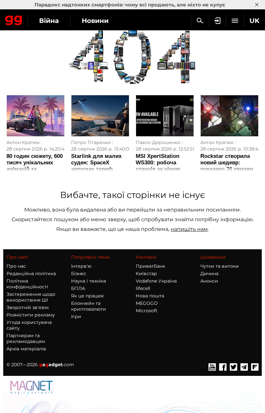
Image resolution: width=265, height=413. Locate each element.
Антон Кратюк (23, 142)
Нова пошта (150, 296)
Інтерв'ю (81, 266)
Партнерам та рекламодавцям (25, 338)
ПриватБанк (150, 266)
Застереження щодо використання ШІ (30, 297)
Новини (95, 21)
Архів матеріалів (26, 349)
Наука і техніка (88, 281)
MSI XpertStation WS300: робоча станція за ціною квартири (158, 166)
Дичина (209, 273)
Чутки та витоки (219, 266)
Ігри (76, 316)
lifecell (143, 288)
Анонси (209, 281)
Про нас (16, 266)
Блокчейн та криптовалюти (88, 306)
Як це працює (87, 296)
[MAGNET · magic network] (32, 395)
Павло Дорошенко (158, 142)
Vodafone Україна (156, 281)
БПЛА (78, 288)
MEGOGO (147, 303)
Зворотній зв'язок (27, 307)
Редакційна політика (31, 273)
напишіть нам (189, 229)
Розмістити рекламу (30, 315)
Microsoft (146, 311)
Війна (49, 21)
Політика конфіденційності (27, 284)
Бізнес (78, 273)
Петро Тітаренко (91, 142)
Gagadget (13, 19)
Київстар (146, 273)
